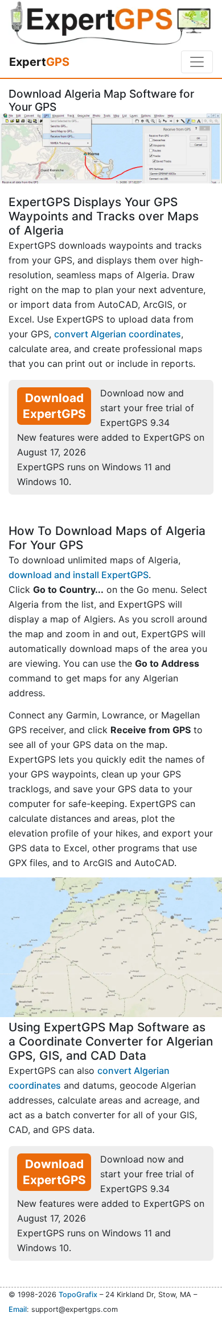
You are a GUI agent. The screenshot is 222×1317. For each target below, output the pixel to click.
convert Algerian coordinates (117, 334)
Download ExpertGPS (54, 406)
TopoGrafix (78, 1294)
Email (18, 1309)
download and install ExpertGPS (79, 574)
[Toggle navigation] (197, 62)
